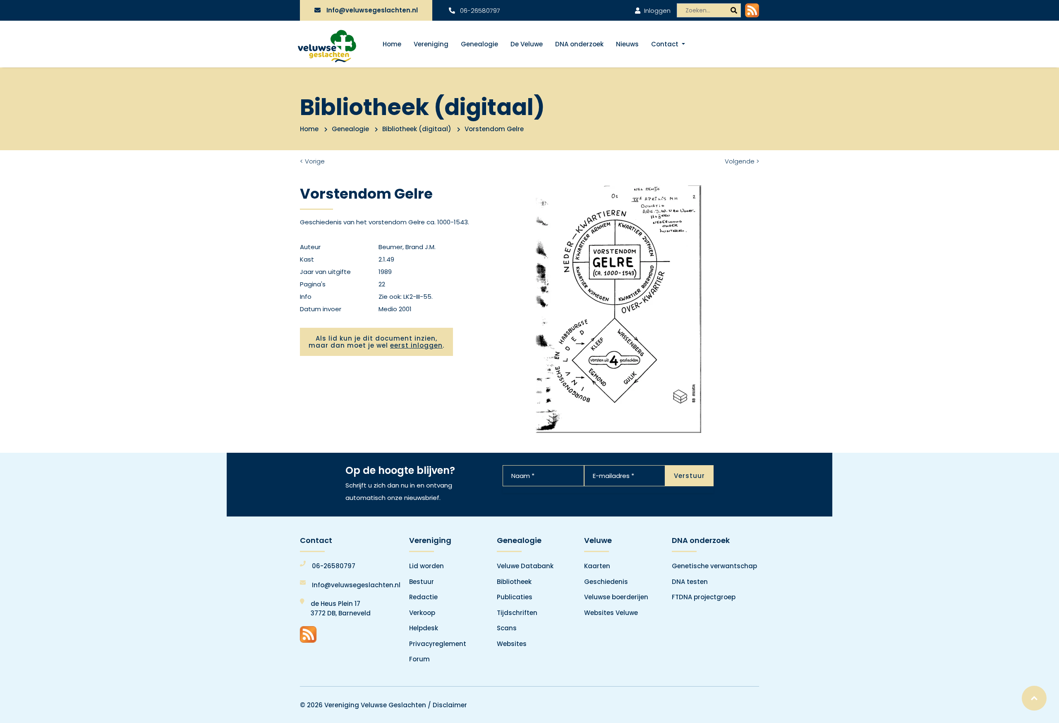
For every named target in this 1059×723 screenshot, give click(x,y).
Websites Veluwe (611, 612)
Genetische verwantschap (714, 566)
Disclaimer (450, 705)
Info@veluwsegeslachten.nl (372, 10)
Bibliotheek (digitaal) (416, 129)
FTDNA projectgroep (704, 597)
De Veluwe (526, 44)
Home (392, 44)
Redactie (423, 597)
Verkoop (422, 612)
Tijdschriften (517, 612)
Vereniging (431, 44)
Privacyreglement (437, 643)
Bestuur (421, 581)
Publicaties (514, 597)
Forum (419, 659)
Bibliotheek (514, 581)
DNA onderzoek (579, 44)
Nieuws (627, 44)
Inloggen (656, 10)
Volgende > (742, 161)
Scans (507, 628)
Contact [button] (665, 44)
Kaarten (597, 566)
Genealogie (479, 44)
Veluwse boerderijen (616, 597)
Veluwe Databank (525, 566)
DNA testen (690, 581)
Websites (512, 643)
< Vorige (312, 161)
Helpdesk (423, 628)
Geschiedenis (606, 581)
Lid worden (426, 566)
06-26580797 (479, 10)
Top (1034, 698)
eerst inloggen (416, 345)
